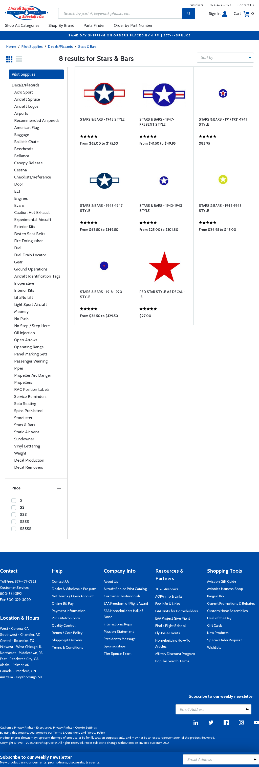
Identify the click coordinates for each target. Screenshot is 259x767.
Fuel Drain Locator (30, 255)
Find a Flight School (170, 625)
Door (18, 184)
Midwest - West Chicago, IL (21, 646)
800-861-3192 (11, 593)
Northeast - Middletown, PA (21, 652)
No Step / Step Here (32, 325)
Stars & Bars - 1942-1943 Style (160, 208)
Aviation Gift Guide (221, 581)
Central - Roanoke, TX (17, 640)
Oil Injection (24, 332)
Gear (18, 262)
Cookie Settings (86, 727)
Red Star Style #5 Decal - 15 (162, 294)
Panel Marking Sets (31, 354)
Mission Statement (119, 631)
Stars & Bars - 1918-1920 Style (101, 294)
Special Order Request (224, 640)
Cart (244, 13)
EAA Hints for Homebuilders (176, 611)
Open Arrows (25, 339)
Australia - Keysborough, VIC (22, 677)
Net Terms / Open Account (73, 596)
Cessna (20, 170)
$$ (22, 507)
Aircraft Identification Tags (37, 276)
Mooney (21, 311)
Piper (18, 368)
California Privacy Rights (16, 727)
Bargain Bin (215, 596)
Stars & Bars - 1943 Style (102, 119)
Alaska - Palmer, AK (14, 665)
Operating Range (29, 347)
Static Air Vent (26, 432)
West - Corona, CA (14, 628)
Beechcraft (23, 148)
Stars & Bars (87, 46)
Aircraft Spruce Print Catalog (125, 588)
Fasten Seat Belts (29, 233)
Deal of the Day (219, 618)
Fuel (17, 247)
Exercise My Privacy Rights (54, 727)
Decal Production (29, 460)
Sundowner (24, 439)
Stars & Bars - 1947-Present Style (156, 122)
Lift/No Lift (23, 297)
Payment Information (68, 610)
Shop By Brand (61, 25)
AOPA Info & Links (169, 596)
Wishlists (196, 5)
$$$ (23, 514)
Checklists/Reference (32, 177)
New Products (218, 632)
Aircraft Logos (26, 106)
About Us (111, 581)
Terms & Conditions (67, 647)
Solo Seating (25, 403)
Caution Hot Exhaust (32, 212)
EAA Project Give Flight (172, 618)
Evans (19, 205)
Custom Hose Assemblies (227, 610)
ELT (17, 191)
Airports (21, 113)
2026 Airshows (166, 589)
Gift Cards (215, 625)
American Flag (26, 127)
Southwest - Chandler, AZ (20, 634)
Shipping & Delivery (67, 640)
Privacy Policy (96, 732)
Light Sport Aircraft (30, 304)
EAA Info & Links (167, 603)
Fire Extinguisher (28, 240)
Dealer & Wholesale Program (74, 588)
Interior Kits (24, 290)
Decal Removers (28, 467)
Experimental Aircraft (32, 219)
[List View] (19, 59)
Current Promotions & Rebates (231, 603)
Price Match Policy (66, 618)
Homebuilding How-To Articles (172, 643)
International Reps (118, 624)
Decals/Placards (60, 46)
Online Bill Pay (63, 603)
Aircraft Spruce (27, 99)
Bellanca (21, 155)
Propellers (23, 382)
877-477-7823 (220, 5)
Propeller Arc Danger (32, 375)
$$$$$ (25, 528)
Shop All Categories (22, 25)
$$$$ (24, 521)
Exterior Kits (24, 226)
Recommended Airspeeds (36, 120)
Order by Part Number (133, 25)
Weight (20, 453)
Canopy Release (28, 163)
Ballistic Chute (26, 141)
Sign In (215, 13)
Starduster (23, 417)
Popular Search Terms (172, 661)
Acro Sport (23, 92)
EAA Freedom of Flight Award (126, 603)
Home (11, 46)
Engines (21, 198)
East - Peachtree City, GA (19, 659)
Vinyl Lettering (27, 446)
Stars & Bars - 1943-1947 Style (101, 208)
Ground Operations (31, 269)
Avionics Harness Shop (225, 588)
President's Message (120, 639)
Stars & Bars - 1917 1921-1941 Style (223, 122)
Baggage (21, 134)
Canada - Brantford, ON (18, 671)
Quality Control (63, 625)
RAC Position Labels (32, 389)
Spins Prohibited (28, 410)
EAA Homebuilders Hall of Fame (123, 613)
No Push (21, 318)
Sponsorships (115, 646)
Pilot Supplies (32, 46)
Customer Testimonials (122, 596)
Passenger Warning (31, 361)
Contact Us (246, 5)
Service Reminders (30, 396)
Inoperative (24, 283)
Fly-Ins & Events (167, 633)
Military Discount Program (175, 653)
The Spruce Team (118, 653)
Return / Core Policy (67, 632)
